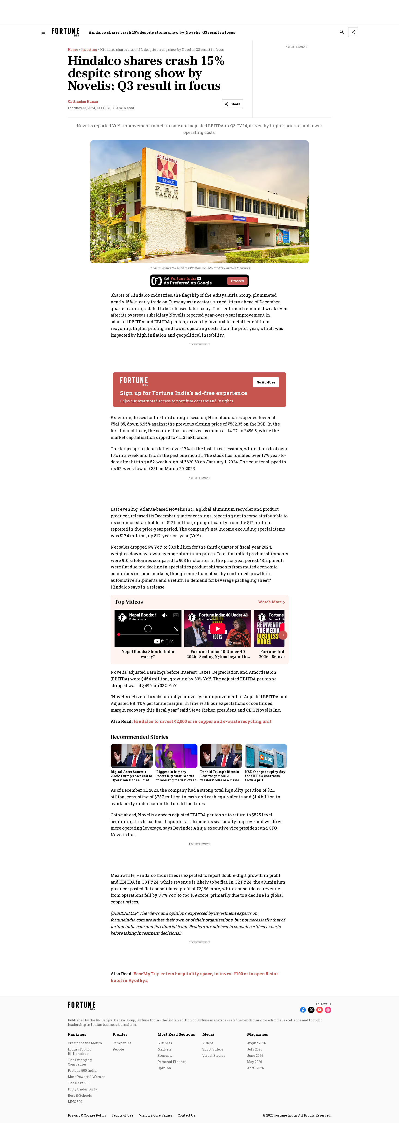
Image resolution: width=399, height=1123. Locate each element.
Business (164, 1043)
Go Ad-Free (266, 382)
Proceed (237, 281)
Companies (122, 1043)
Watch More (270, 602)
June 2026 (255, 1055)
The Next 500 (78, 1083)
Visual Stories (213, 1055)
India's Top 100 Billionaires (79, 1051)
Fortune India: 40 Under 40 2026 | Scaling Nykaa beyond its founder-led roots (218, 656)
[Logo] (65, 32)
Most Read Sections (176, 1034)
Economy (164, 1055)
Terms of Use (122, 1115)
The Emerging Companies (80, 1062)
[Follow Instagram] (328, 1010)
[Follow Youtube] (319, 1010)
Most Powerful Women (87, 1077)
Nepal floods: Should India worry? (148, 654)
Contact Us (186, 1115)
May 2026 (254, 1062)
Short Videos (212, 1049)
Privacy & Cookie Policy (87, 1115)
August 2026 (256, 1043)
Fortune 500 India (82, 1070)
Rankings (77, 1034)
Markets (164, 1049)
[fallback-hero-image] (132, 756)
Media (208, 1034)
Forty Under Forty (82, 1089)
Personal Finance (171, 1062)
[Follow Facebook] (303, 1010)
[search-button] (342, 32)
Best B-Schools (80, 1095)
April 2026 (255, 1068)
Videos (207, 1043)
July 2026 (254, 1049)
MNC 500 (75, 1101)
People (118, 1049)
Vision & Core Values (155, 1115)
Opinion (164, 1068)
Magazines (257, 1034)
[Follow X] (311, 1010)
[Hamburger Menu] (43, 32)
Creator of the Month (85, 1043)
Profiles (120, 1034)
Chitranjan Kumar (83, 101)
